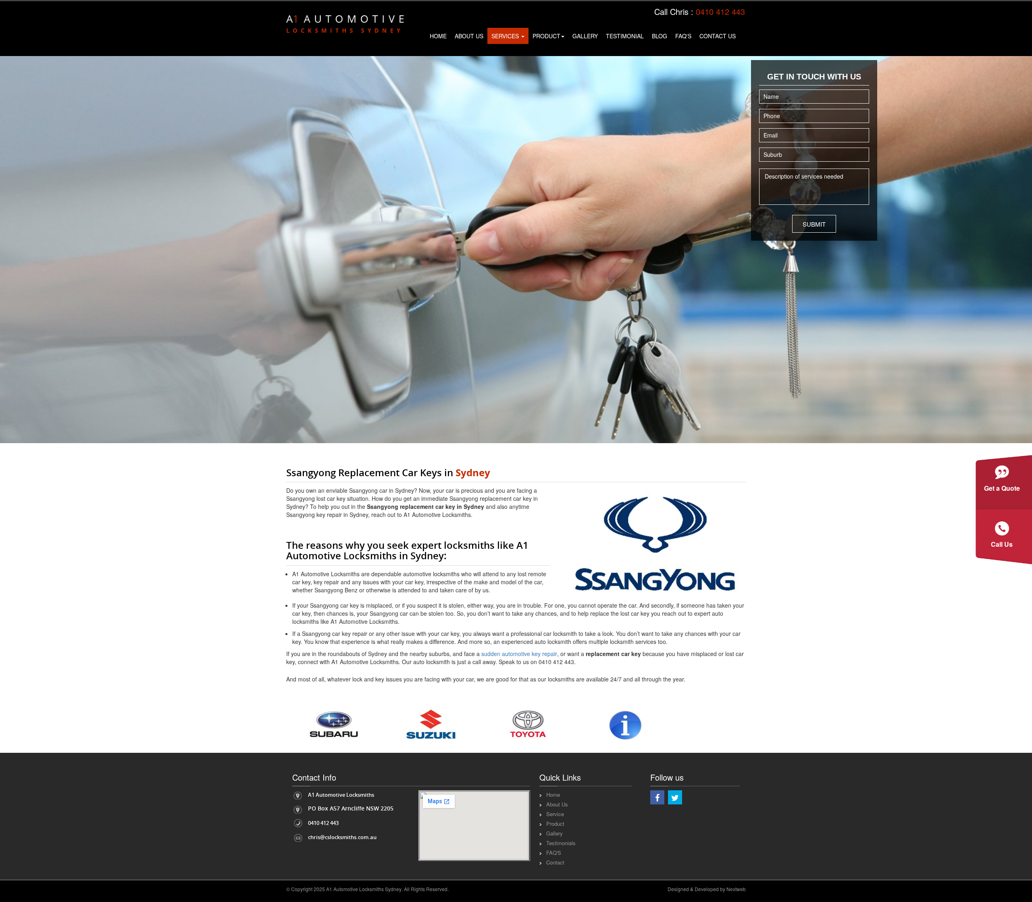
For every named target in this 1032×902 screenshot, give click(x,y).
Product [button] (546, 36)
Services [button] (505, 36)
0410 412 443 (720, 11)
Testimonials (561, 843)
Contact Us (717, 36)
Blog (659, 36)
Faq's (683, 36)
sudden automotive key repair (519, 654)
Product (555, 823)
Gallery (585, 36)
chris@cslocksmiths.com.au (342, 837)
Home (438, 36)
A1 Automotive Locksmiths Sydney (364, 888)
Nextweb (736, 888)
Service (555, 814)
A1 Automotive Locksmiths (341, 794)
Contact (555, 862)
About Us (469, 36)
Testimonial (625, 36)
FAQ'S (553, 852)
